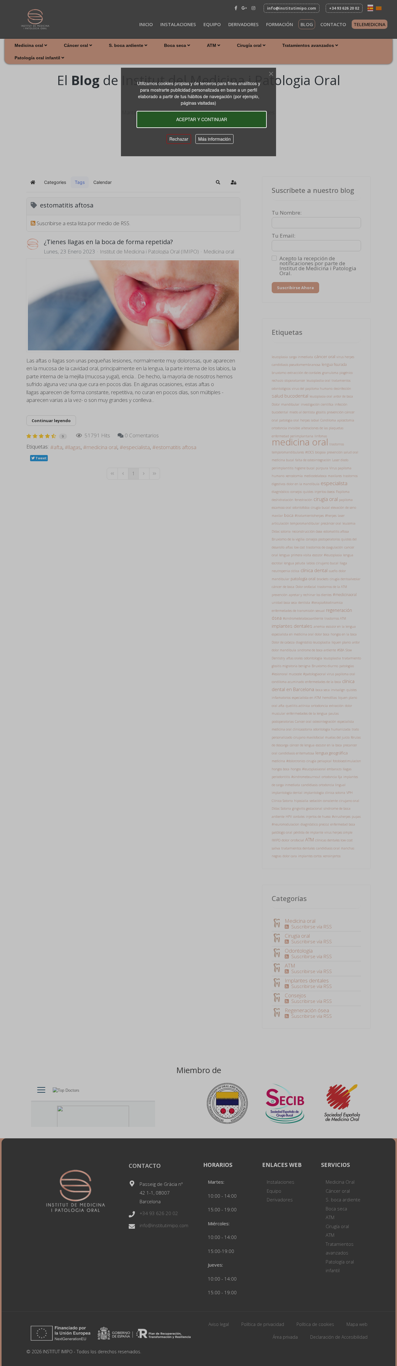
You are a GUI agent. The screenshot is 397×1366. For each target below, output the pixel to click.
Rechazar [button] (178, 139)
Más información (214, 139)
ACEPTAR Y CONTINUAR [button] (201, 119)
